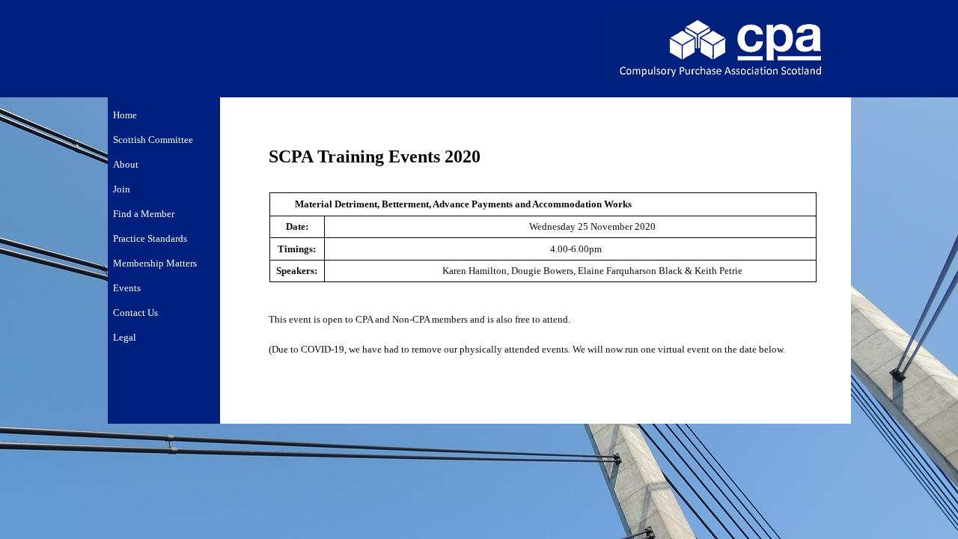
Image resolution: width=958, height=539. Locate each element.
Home (125, 115)
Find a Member (143, 213)
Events (127, 287)
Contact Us (135, 312)
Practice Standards (150, 238)
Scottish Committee (153, 139)
